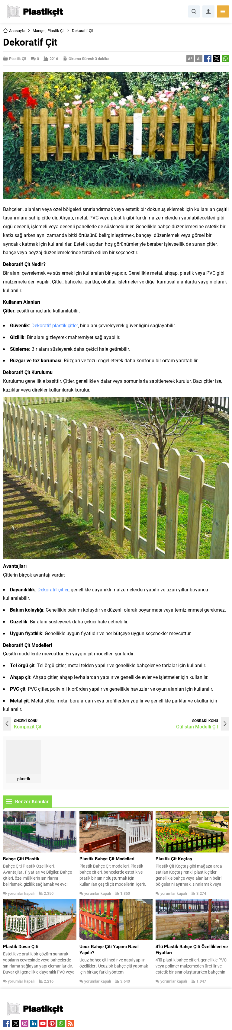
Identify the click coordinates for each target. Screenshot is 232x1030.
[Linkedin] (33, 1023)
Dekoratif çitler (53, 589)
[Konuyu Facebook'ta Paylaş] (207, 58)
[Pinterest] (52, 1023)
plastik (23, 779)
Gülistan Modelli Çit (197, 726)
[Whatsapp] (61, 1023)
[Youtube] (43, 1023)
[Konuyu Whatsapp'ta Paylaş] (225, 58)
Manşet (39, 30)
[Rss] (70, 1023)
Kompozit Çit (27, 726)
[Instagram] (24, 1023)
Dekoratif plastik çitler (54, 325)
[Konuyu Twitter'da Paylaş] (216, 58)
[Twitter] (15, 1023)
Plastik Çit (56, 30)
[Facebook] (6, 1023)
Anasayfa (17, 30)
